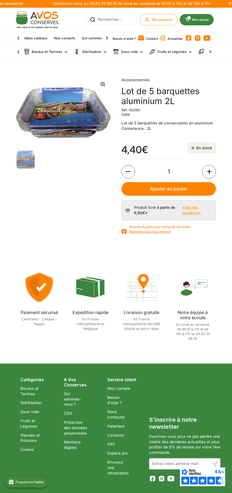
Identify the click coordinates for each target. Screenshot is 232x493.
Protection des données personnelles (75, 428)
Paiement (116, 426)
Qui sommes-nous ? (72, 399)
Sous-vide (29, 412)
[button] (128, 172)
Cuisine (27, 449)
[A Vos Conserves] (37, 19)
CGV (68, 413)
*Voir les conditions (191, 210)
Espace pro (117, 453)
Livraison (115, 435)
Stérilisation (31, 402)
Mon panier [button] (201, 20)
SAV (111, 444)
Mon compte (118, 388)
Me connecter (162, 19)
